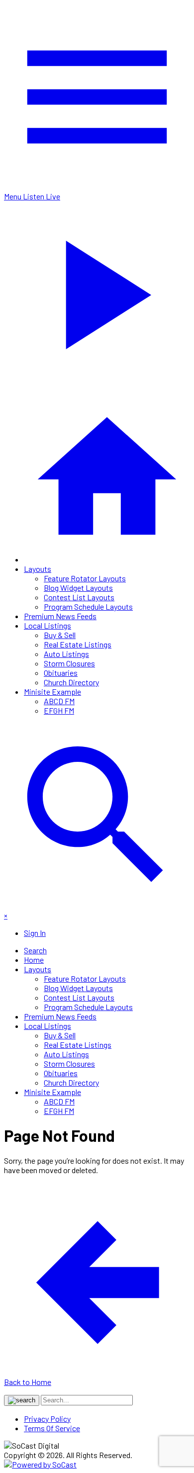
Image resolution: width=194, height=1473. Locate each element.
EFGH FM (59, 710)
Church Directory (71, 682)
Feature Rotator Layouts (85, 578)
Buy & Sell (60, 635)
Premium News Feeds (60, 616)
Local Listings (47, 625)
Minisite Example (52, 691)
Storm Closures (69, 663)
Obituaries (61, 672)
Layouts (37, 568)
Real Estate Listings (77, 644)
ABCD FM (59, 701)
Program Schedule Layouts (88, 606)
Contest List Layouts (79, 597)
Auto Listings (66, 653)
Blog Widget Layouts (78, 587)
